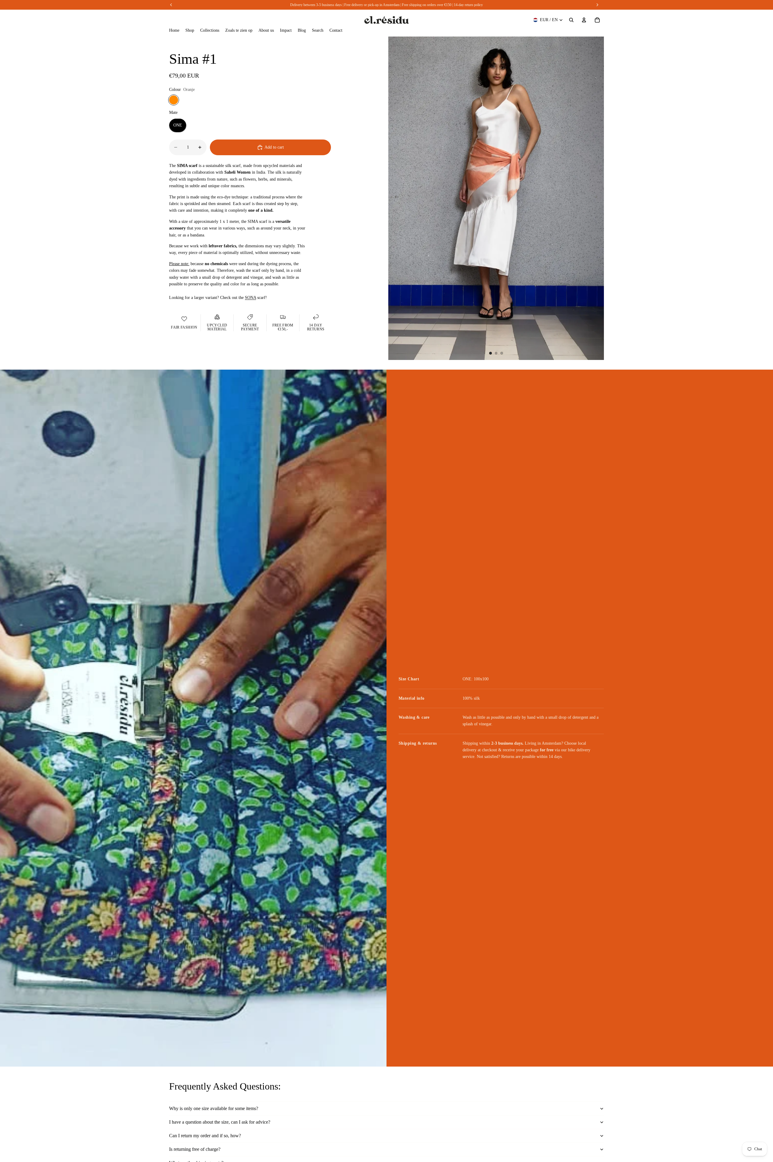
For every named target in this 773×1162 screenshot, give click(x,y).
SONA (250, 297)
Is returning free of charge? (194, 1149)
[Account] (584, 20)
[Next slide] (597, 198)
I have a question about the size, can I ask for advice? (219, 1122)
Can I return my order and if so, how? (205, 1135)
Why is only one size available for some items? (213, 1108)
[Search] (571, 20)
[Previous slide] (395, 198)
